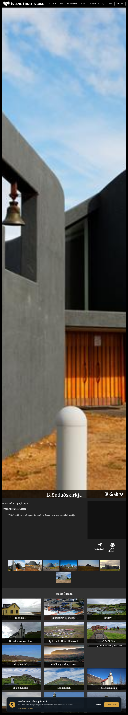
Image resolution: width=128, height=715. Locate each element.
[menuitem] (103, 4)
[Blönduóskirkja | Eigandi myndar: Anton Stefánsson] (51, 571)
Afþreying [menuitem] (72, 4)
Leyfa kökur (111, 705)
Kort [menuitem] (84, 4)
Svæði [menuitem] (93, 4)
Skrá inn (120, 4)
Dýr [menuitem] (61, 4)
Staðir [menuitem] (52, 4)
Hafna (98, 705)
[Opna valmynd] (110, 3)
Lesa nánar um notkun (25, 708)
